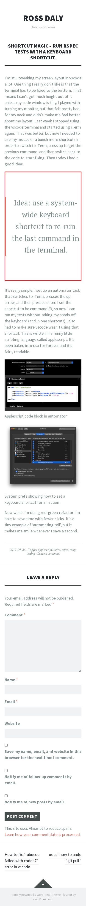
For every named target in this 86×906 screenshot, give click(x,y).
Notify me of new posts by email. (35, 802)
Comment (15, 614)
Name (11, 679)
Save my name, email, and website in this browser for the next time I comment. (43, 754)
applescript (45, 550)
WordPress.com (43, 899)
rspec (65, 550)
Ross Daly (43, 18)
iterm (56, 550)
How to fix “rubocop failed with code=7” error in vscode (22, 860)
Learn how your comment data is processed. (43, 834)
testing (31, 554)
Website (12, 723)
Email (11, 701)
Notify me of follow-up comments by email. (38, 779)
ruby (72, 550)
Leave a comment (48, 554)
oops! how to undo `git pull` (65, 857)
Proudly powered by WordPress (30, 895)
